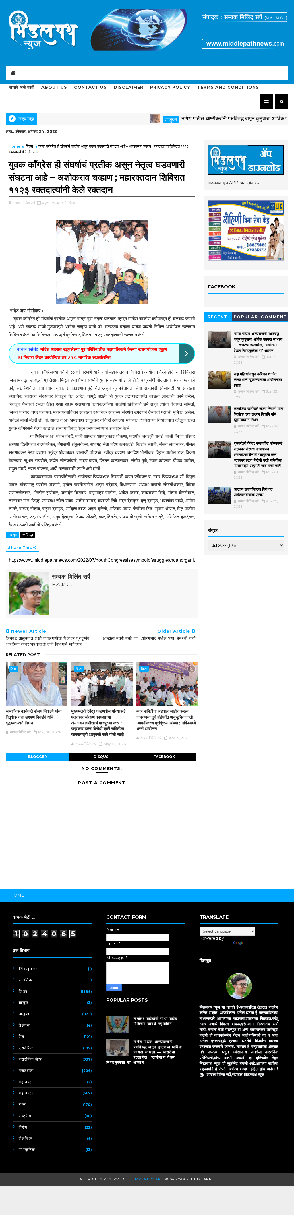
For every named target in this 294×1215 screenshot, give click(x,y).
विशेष (23, 1127)
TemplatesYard (147, 1179)
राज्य (23, 1104)
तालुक (24, 1002)
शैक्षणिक (25, 1138)
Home (14, 146)
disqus (101, 757)
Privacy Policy (170, 87)
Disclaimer (128, 87)
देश (21, 1036)
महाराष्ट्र (26, 1093)
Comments (274, 317)
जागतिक (25, 980)
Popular (246, 316)
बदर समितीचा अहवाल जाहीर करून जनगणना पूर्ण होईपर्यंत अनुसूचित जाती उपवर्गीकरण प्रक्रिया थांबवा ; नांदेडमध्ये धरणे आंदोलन (166, 719)
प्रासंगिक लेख (30, 1059)
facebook (164, 757)
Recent (218, 316)
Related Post (23, 654)
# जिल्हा (27, 535)
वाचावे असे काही (21, 87)
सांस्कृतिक (27, 1149)
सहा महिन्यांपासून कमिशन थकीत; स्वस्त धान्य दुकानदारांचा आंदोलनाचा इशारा (258, 379)
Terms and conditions (228, 87)
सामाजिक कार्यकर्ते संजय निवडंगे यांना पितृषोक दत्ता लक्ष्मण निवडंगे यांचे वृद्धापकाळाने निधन (33, 717)
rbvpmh (29, 968)
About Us (54, 87)
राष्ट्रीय (25, 1115)
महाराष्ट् (25, 1081)
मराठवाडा (26, 1070)
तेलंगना (24, 1025)
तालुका (148, 119)
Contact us (90, 87)
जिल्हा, (72, 202)
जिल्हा (29, 146)
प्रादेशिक (26, 1048)
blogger (37, 757)
